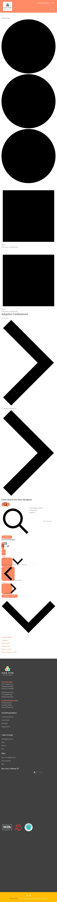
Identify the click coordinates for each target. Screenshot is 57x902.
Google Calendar (6, 637)
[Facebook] (51, 2)
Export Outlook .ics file (8, 652)
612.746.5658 (45, 3)
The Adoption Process (7, 739)
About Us (3, 745)
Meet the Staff (5, 720)
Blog (2, 764)
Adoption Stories (5, 727)
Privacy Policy (14, 898)
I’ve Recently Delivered (7, 717)
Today (3, 556)
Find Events (7, 537)
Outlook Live (5, 646)
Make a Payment (6, 761)
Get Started (4, 723)
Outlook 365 (5, 643)
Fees (2, 749)
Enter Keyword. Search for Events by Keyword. (36, 510)
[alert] (28, 216)
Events (5, 318)
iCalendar (4, 640)
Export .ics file (6, 649)
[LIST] (2, 545)
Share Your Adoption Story (8, 757)
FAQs (2, 742)
